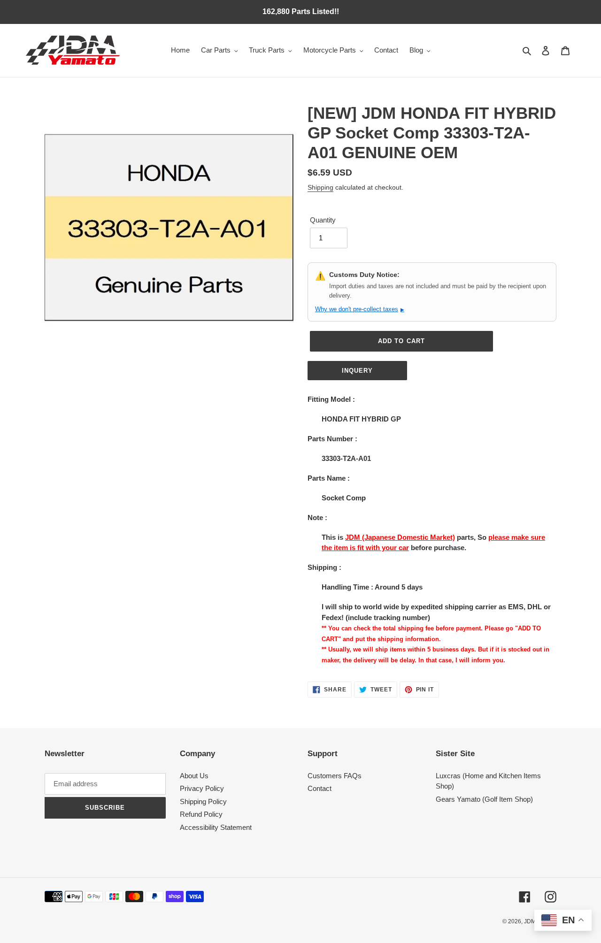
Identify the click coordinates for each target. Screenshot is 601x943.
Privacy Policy (202, 788)
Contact (319, 788)
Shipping (320, 187)
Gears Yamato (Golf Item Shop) (484, 799)
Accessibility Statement (216, 827)
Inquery (357, 370)
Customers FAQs (335, 776)
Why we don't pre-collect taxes (359, 309)
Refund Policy (201, 814)
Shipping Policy (203, 801)
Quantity (323, 220)
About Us (194, 776)
